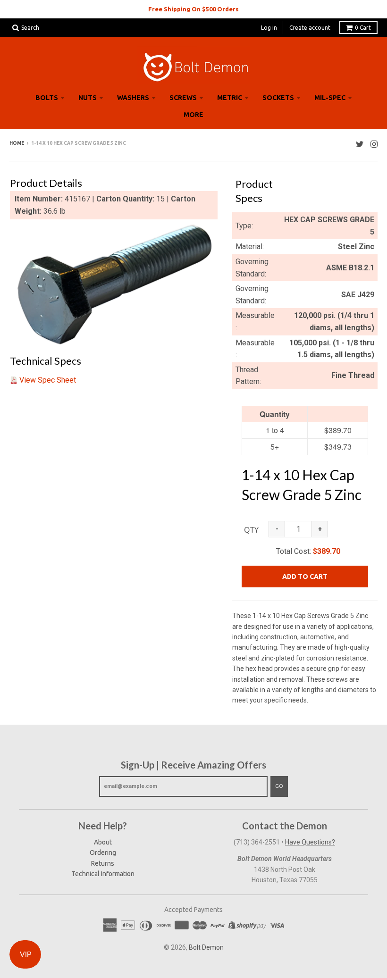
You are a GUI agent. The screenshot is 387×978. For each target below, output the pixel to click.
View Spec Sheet (47, 380)
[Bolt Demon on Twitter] (360, 144)
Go (279, 786)
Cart (363, 28)
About (103, 842)
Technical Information (103, 874)
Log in (269, 28)
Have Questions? (310, 842)
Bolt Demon (206, 947)
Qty (251, 530)
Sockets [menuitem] (278, 97)
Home (16, 143)
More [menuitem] (193, 114)
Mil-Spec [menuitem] (329, 97)
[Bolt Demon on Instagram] (374, 144)
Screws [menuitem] (183, 97)
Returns (102, 863)
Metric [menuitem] (229, 97)
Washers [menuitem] (133, 97)
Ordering (103, 852)
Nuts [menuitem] (87, 97)
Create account (309, 28)
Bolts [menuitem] (46, 97)
